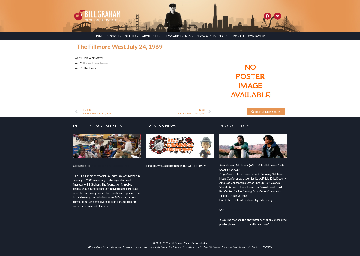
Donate (239, 36)
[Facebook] (267, 16)
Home (99, 36)
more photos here (235, 209)
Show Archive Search (213, 36)
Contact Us (257, 36)
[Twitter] (277, 16)
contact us (242, 224)
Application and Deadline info (110, 165)
